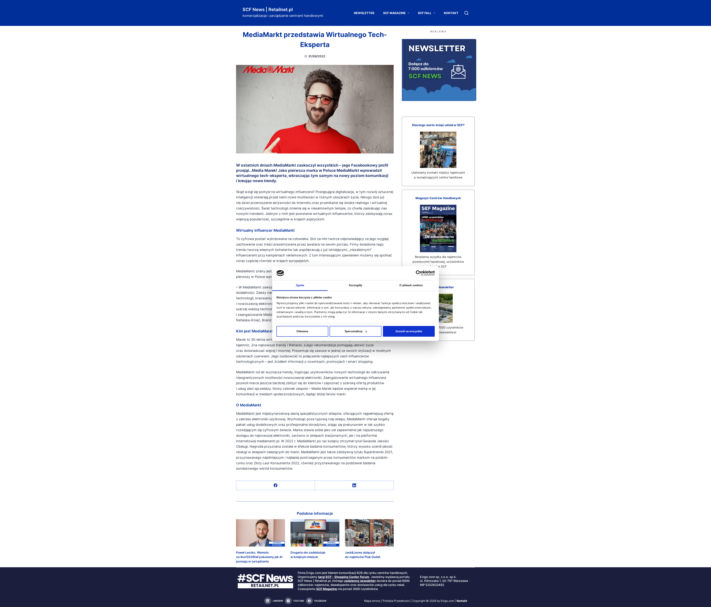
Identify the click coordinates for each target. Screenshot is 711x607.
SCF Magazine (394, 13)
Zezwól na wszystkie (408, 331)
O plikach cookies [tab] (411, 285)
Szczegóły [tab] (355, 285)
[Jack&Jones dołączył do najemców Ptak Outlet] (369, 533)
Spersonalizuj (353, 331)
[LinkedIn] (354, 485)
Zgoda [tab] (300, 285)
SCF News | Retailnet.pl (268, 9)
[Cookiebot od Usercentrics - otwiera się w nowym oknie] (418, 273)
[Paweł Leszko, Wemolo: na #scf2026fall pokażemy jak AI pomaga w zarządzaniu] (260, 533)
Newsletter (364, 13)
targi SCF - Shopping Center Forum (343, 577)
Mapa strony (372, 601)
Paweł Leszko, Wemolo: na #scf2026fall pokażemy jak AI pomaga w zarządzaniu (259, 557)
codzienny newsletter (360, 581)
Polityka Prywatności (396, 601)
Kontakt (451, 13)
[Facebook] (275, 485)
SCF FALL (424, 13)
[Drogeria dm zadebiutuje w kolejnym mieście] (315, 533)
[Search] (466, 13)
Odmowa (302, 331)
